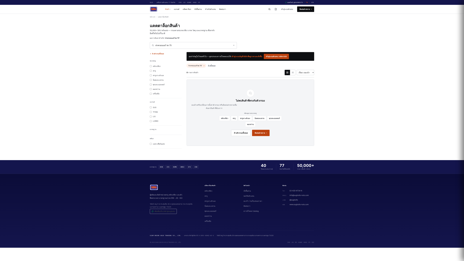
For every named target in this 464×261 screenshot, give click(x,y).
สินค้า (167, 9)
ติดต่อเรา (222, 9)
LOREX (155, 121)
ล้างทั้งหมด (211, 66)
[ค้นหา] (269, 9)
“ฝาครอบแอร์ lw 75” (196, 66)
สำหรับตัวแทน (210, 9)
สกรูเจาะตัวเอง (158, 75)
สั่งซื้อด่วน (198, 9)
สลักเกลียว (157, 66)
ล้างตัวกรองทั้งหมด (158, 54)
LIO (154, 116)
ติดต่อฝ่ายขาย (306, 9)
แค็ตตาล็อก (187, 9)
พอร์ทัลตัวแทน (249, 196)
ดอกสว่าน (156, 89)
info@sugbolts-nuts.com (299, 195)
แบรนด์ (176, 9)
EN (313, 2)
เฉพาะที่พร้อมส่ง (159, 144)
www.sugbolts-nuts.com (299, 204)
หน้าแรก (152, 17)
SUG (154, 107)
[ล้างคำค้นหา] (234, 45)
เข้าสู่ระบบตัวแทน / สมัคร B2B (276, 56)
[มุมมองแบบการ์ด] (287, 72)
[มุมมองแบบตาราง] (292, 72)
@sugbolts (294, 200)
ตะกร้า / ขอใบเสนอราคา (253, 201)
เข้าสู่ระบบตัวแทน (287, 9)
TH (307, 2)
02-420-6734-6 (296, 191)
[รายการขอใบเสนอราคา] (275, 9)
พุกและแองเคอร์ (159, 84)
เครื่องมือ (156, 94)
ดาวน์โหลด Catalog (251, 211)
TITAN (155, 112)
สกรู (154, 71)
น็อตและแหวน (158, 80)
